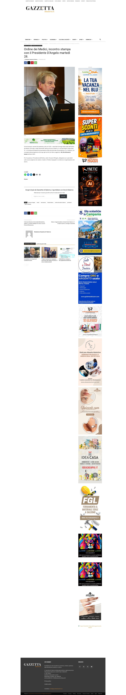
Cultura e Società (64, 39)
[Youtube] (91, 666)
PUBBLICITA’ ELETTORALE (91, 1)
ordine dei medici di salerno (60, 202)
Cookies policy (47, 684)
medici (38, 202)
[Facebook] (25, 62)
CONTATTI (83, 1)
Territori (27, 39)
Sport (81, 39)
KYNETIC (64, 1)
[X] (28, 62)
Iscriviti (63, 196)
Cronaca (36, 39)
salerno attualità (28, 204)
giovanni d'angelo (31, 202)
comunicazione (37, 693)
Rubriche (88, 39)
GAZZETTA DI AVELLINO (49, 1)
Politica (44, 39)
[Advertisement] (82, 9)
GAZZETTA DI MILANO (30, 1)
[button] (100, 39)
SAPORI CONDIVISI (70, 1)
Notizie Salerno (50, 202)
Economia (53, 39)
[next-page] (27, 265)
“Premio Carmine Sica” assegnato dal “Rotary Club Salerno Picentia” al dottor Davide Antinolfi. (49, 260)
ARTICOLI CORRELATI (30, 243)
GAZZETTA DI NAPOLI (39, 1)
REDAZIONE (77, 1)
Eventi (74, 39)
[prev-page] (25, 265)
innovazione (31, 693)
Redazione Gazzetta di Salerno (31, 59)
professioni (69, 202)
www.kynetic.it (48, 693)
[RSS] (83, 666)
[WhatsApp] (35, 62)
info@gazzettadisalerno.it (56, 688)
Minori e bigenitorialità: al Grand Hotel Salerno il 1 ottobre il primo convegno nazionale (63, 222)
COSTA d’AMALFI (58, 1)
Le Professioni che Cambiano (42, 43)
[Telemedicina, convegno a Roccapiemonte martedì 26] (67, 252)
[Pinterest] (32, 62)
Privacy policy (47, 681)
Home (25, 43)
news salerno (43, 202)
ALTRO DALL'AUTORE (41, 243)
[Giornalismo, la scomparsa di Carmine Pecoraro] (32, 252)
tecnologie (43, 693)
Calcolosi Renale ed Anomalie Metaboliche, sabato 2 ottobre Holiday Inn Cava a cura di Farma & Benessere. (34, 223)
